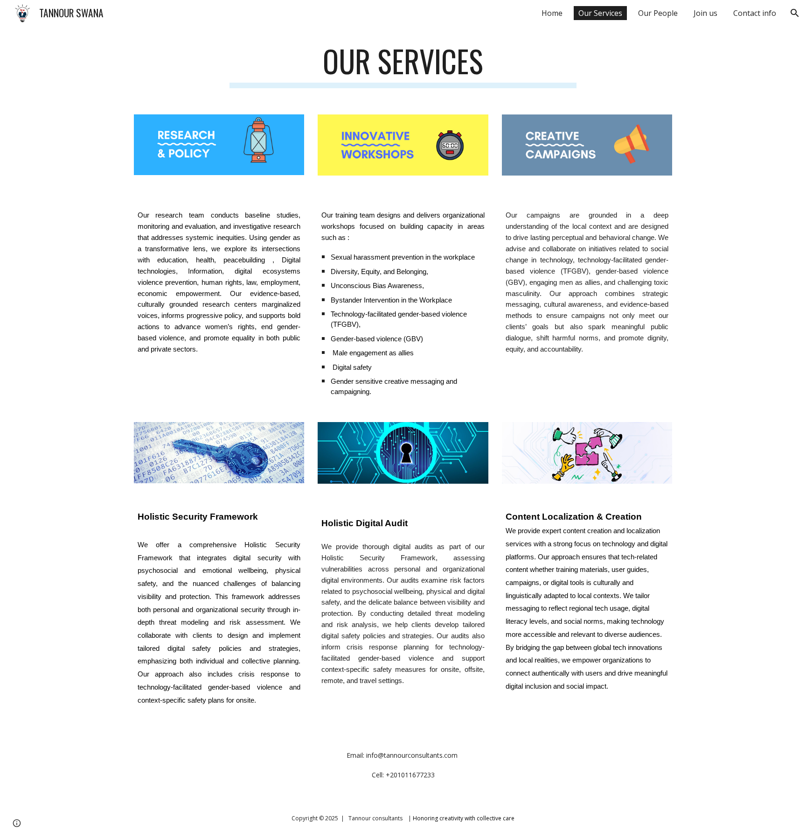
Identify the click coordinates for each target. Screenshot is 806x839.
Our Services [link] (600, 13)
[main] (403, 65)
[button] (795, 13)
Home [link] (552, 13)
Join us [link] (705, 13)
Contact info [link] (754, 13)
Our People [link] (658, 13)
